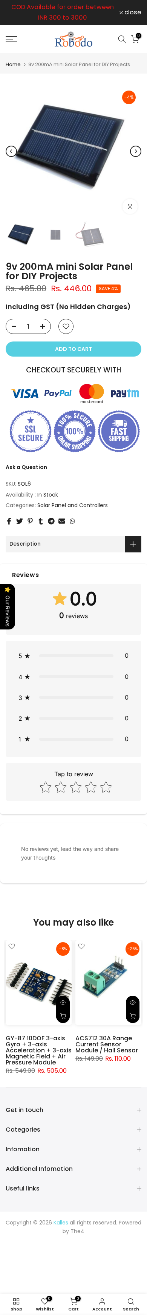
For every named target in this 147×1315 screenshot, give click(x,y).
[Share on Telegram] (51, 521)
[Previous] (11, 151)
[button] (73, 655)
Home (13, 64)
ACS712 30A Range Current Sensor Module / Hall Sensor (106, 1044)
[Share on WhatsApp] (72, 521)
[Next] (135, 151)
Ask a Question (26, 467)
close (132, 12)
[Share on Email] (61, 521)
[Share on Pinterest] (30, 521)
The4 (77, 1231)
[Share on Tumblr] (40, 521)
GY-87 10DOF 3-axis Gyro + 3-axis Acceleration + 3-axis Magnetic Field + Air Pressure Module (39, 1050)
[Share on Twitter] (19, 521)
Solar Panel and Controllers (72, 505)
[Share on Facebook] (9, 521)
